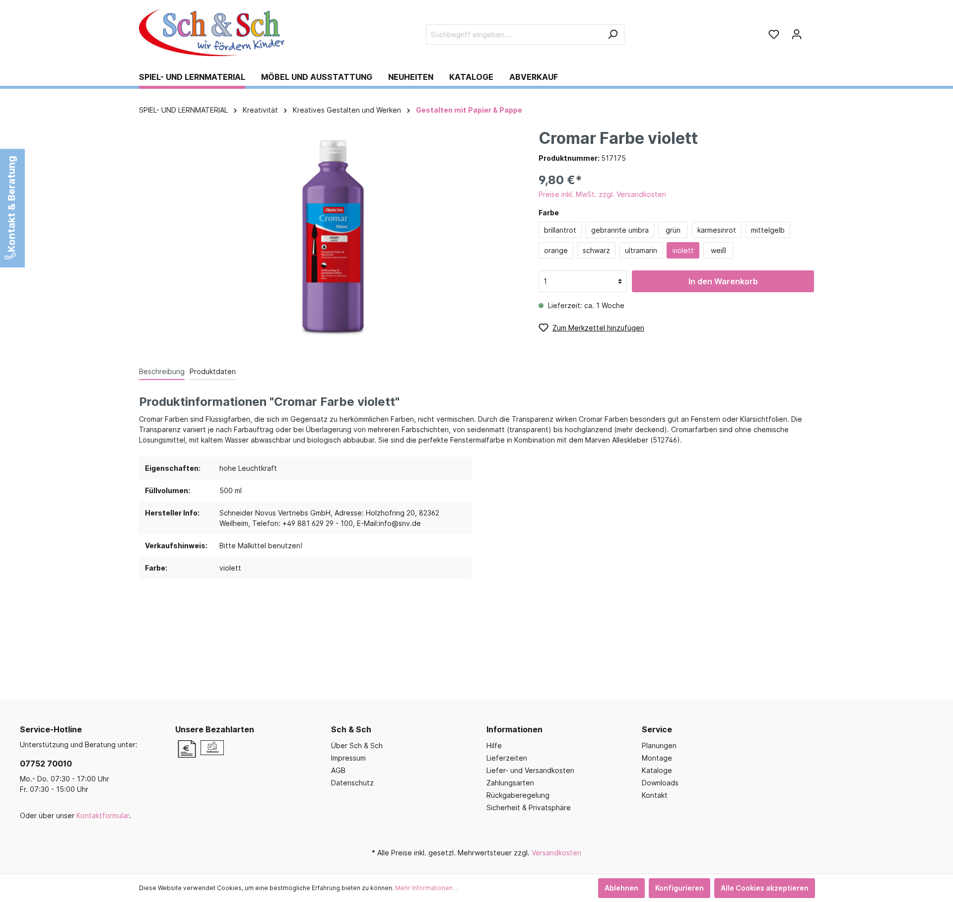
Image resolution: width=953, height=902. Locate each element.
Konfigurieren (679, 888)
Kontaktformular (102, 815)
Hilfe (494, 745)
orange (556, 250)
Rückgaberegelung (517, 795)
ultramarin (641, 250)
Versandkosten (556, 852)
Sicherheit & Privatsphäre (528, 807)
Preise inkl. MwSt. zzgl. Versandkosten (602, 194)
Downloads (660, 782)
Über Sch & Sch (357, 745)
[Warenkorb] (811, 31)
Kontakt (655, 795)
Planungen (659, 745)
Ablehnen (621, 888)
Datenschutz (352, 782)
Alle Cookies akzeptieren (765, 888)
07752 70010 (46, 764)
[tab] (162, 371)
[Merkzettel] (773, 34)
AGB (338, 770)
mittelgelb (768, 230)
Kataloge (657, 770)
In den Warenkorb (723, 281)
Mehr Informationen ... (427, 888)
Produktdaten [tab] (213, 371)
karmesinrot (716, 230)
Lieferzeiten (506, 758)
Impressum (348, 758)
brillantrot (560, 230)
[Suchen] (612, 34)
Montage (657, 758)
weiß (718, 250)
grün (673, 230)
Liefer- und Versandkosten (530, 770)
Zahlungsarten (510, 782)
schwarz (596, 250)
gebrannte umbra (620, 230)
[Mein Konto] (796, 34)
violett (683, 250)
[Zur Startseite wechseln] (213, 32)
